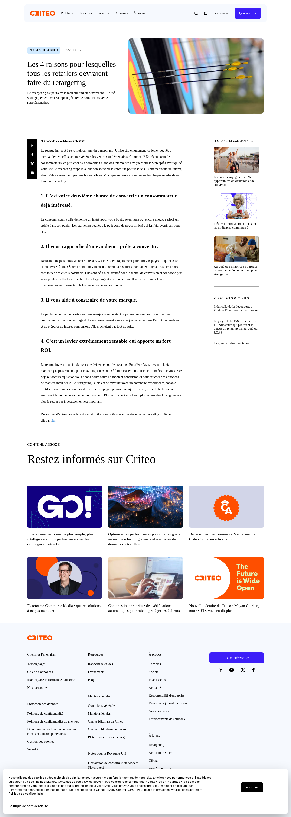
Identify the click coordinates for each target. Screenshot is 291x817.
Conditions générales (102, 705)
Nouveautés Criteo (44, 50)
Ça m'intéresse (247, 13)
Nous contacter (159, 711)
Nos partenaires (37, 687)
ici (53, 420)
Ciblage (154, 760)
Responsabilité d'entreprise (166, 695)
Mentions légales (99, 713)
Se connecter (221, 13)
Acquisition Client (161, 753)
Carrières (155, 664)
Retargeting (156, 745)
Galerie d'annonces (40, 672)
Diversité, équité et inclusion (168, 703)
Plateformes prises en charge (107, 737)
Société (153, 672)
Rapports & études (100, 664)
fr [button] (205, 13)
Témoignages (36, 664)
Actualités (155, 687)
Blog (91, 680)
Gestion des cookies (40, 741)
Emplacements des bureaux (167, 719)
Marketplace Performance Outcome (51, 680)
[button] (196, 13)
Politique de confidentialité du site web (53, 721)
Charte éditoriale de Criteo (105, 721)
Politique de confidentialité (45, 713)
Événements (96, 672)
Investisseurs (157, 680)
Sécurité (32, 749)
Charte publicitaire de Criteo (107, 729)
